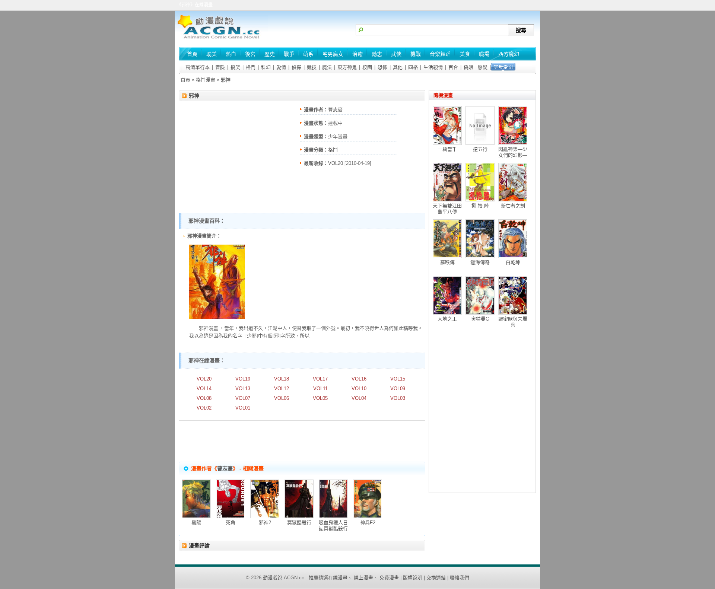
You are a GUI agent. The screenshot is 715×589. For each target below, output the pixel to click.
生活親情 (433, 67)
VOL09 (397, 388)
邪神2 (265, 522)
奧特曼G (480, 319)
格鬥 (250, 67)
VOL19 (242, 379)
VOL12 (281, 388)
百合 (453, 67)
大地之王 (447, 319)
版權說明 (412, 577)
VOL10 (359, 388)
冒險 (220, 67)
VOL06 (281, 398)
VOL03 (397, 398)
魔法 (327, 67)
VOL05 (320, 398)
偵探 (296, 67)
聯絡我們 (459, 577)
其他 (398, 67)
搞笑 (235, 67)
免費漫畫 (389, 577)
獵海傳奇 (480, 262)
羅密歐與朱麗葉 (512, 322)
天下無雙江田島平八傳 (447, 208)
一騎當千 (447, 149)
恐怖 (382, 67)
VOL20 (335, 163)
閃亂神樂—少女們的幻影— (512, 152)
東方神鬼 (347, 67)
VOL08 (204, 398)
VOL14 (204, 388)
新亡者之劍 (513, 205)
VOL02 (204, 408)
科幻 (266, 67)
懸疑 (482, 67)
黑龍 (196, 522)
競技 (312, 67)
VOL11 (320, 388)
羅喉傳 (447, 262)
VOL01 (242, 408)
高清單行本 (197, 67)
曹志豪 (335, 109)
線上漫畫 (363, 577)
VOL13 (242, 388)
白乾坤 (513, 262)
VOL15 (397, 379)
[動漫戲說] (221, 39)
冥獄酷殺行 (299, 522)
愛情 (281, 67)
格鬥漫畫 (205, 80)
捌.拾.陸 (480, 205)
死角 (230, 522)
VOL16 (359, 379)
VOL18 (281, 379)
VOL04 (359, 398)
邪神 (194, 96)
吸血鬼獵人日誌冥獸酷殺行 (333, 525)
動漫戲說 (272, 577)
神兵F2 (367, 522)
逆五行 (480, 149)
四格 (413, 67)
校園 (367, 67)
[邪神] (217, 317)
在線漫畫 (337, 577)
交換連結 (436, 577)
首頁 (185, 80)
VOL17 (320, 379)
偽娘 (468, 67)
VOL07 (242, 398)
